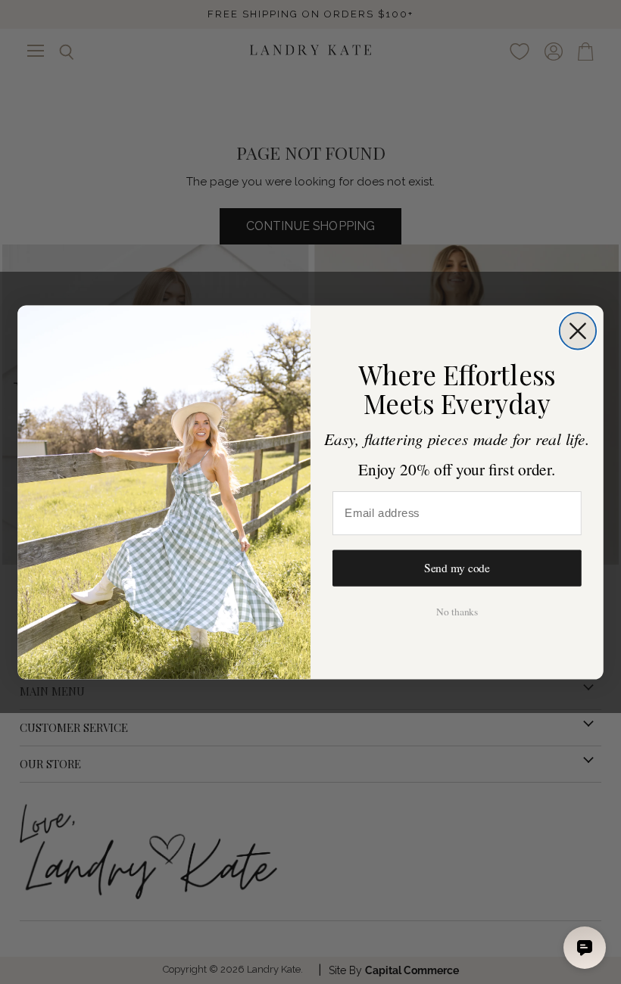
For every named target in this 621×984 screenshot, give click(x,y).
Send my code (457, 567)
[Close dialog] (578, 331)
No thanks (457, 611)
